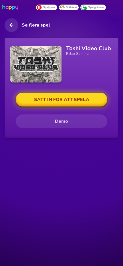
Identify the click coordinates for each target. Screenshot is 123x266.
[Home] (11, 7)
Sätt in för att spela (61, 99)
